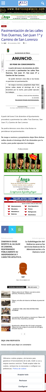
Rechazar (23, 380)
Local (8, 22)
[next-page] (24, 334)
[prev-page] (21, 334)
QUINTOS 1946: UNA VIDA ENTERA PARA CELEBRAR (25, 309)
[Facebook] (5, 229)
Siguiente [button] (43, 9)
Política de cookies (19, 369)
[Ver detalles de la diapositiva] (23, 10)
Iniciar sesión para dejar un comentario (16, 345)
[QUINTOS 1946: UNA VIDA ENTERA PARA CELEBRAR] (5, 311)
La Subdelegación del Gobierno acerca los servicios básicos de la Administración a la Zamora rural (34, 246)
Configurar (23, 386)
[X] (12, 229)
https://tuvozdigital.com (23, 280)
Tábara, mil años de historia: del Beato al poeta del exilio (28, 301)
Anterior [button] (3, 9)
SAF (5, 43)
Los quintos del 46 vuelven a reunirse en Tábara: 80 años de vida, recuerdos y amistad (28, 318)
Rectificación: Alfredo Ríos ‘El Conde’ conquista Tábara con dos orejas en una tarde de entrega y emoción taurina (27, 327)
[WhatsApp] (19, 229)
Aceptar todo (23, 374)
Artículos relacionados (16, 287)
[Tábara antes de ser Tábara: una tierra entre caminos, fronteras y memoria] (5, 294)
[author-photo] (23, 269)
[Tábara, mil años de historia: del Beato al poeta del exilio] (5, 302)
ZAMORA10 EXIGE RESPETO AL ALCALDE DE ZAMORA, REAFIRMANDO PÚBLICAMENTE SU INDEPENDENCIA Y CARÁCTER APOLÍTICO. (11, 249)
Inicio (2, 22)
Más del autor (32, 287)
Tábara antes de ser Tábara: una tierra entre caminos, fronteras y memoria (26, 292)
